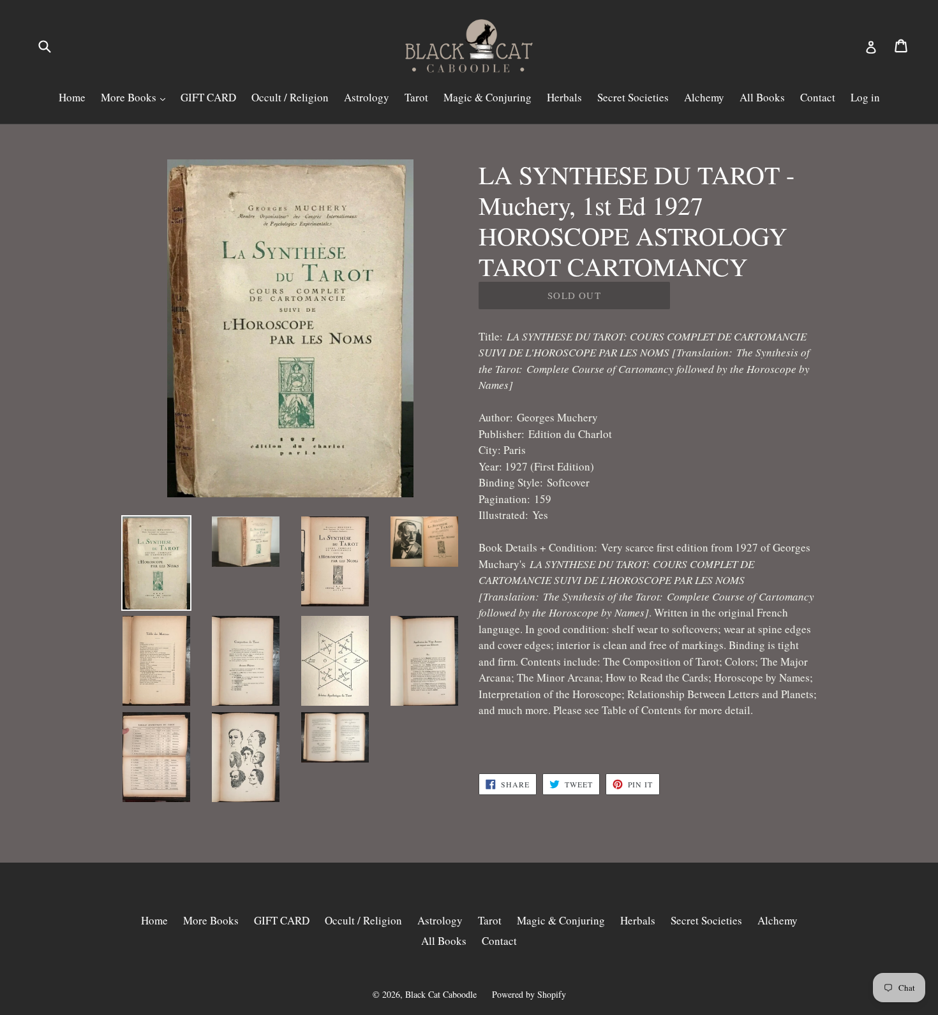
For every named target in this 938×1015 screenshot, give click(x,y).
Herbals (564, 97)
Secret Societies (633, 97)
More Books (130, 97)
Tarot (416, 97)
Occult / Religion (290, 97)
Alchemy (704, 97)
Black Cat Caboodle (441, 994)
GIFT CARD (208, 97)
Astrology (366, 97)
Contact (817, 97)
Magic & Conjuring (487, 97)
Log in (865, 97)
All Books (762, 97)
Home (72, 97)
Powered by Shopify (529, 994)
